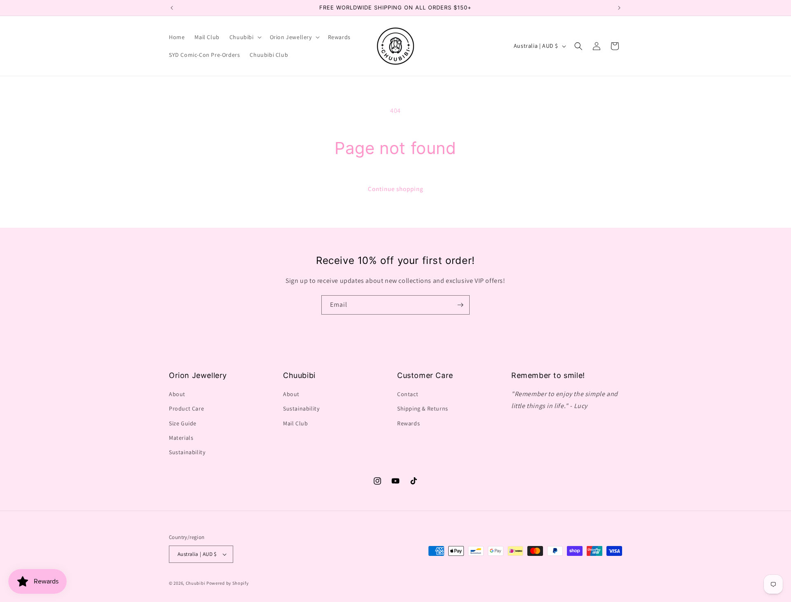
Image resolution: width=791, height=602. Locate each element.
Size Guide (183, 423)
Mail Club (295, 423)
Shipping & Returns (422, 408)
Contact (407, 394)
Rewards (408, 423)
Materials (181, 437)
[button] (245, 37)
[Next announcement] (619, 8)
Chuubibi (196, 583)
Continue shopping (396, 189)
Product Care (186, 408)
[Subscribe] (460, 305)
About (177, 394)
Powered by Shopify (227, 583)
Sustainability (187, 452)
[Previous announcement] (172, 8)
